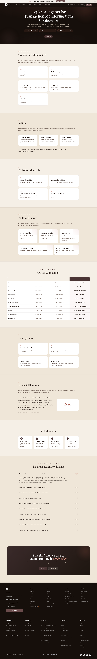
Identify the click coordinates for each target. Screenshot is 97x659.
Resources (47, 4)
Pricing (35, 4)
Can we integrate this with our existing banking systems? (34, 503)
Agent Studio (81, 4)
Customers (29, 4)
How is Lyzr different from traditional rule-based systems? (35, 519)
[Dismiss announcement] (95, 1)
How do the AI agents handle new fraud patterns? (32, 508)
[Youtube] (90, 655)
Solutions (16, 4)
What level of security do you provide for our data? (33, 514)
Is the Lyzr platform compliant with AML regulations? (33, 492)
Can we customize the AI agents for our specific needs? (34, 530)
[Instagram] (87, 655)
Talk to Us (89, 4)
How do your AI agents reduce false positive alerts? (33, 487)
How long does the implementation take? (30, 498)
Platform (23, 4)
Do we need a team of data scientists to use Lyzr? (32, 524)
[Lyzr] (8, 4)
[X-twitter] (81, 655)
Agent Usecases (72, 4)
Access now (61, 1)
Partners (40, 4)
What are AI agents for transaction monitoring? (32, 474)
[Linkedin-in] (84, 655)
